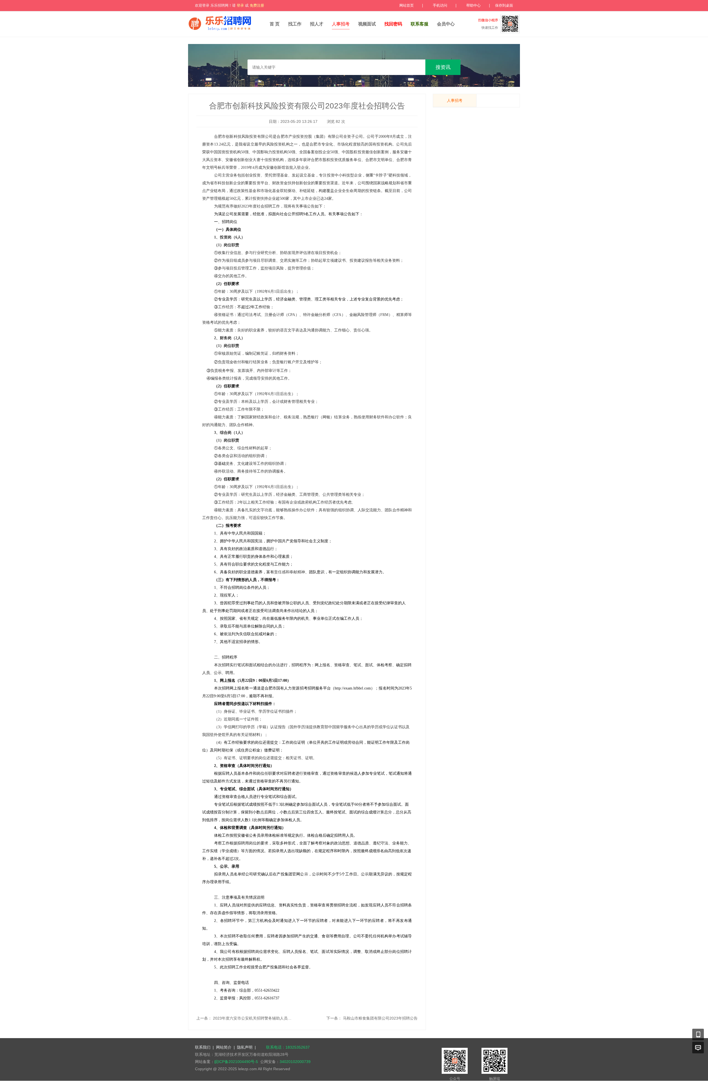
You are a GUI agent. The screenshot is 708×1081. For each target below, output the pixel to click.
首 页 (275, 24)
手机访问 (440, 5)
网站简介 (223, 1047)
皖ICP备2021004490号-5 (236, 1061)
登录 (240, 5)
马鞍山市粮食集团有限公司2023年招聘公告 (380, 1018)
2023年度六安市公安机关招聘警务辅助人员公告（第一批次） (266, 1018)
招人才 (316, 24)
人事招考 (341, 24)
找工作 (294, 24)
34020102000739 (295, 1061)
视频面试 (367, 24)
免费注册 (257, 5)
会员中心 (446, 24)
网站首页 (406, 5)
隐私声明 (245, 1047)
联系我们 (202, 1047)
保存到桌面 (504, 5)
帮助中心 (473, 5)
